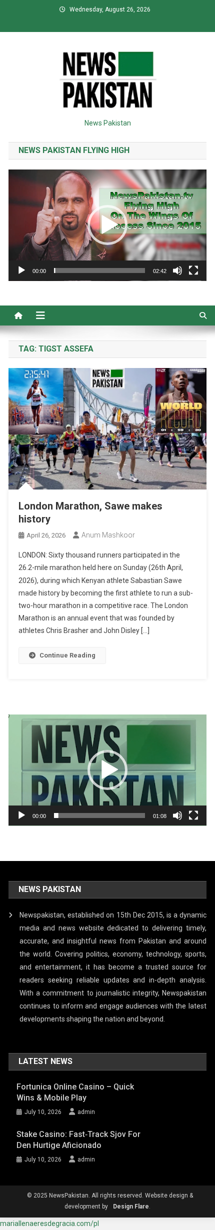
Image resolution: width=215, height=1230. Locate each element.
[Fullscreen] (193, 271)
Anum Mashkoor (108, 535)
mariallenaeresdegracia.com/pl (49, 1224)
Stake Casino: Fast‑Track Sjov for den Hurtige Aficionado (78, 1140)
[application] (107, 225)
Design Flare (131, 1206)
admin (86, 1112)
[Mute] (177, 271)
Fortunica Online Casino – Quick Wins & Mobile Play (75, 1092)
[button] (108, 225)
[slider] (99, 270)
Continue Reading (68, 655)
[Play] (21, 271)
